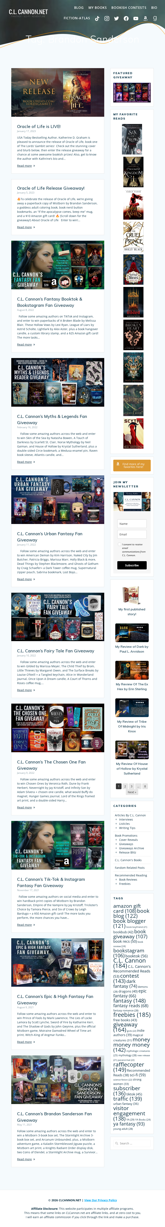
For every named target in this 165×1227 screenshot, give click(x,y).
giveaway (125, 1026)
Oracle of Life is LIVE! (38, 126)
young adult (123, 1129)
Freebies (125, 884)
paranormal (126, 1059)
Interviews (126, 819)
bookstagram (128, 953)
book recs (125, 941)
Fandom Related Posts (130, 868)
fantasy (129, 1000)
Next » (132, 792)
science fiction (122, 1079)
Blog (79, 7)
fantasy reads (130, 1005)
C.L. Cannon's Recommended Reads (132, 971)
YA (130, 1119)
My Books (98, 7)
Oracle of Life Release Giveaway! (50, 188)
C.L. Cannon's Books (128, 860)
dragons (128, 991)
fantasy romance (125, 1010)
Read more (24, 166)
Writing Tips (127, 828)
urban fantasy (125, 1104)
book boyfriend (136, 927)
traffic (127, 1098)
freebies (132, 1015)
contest (126, 978)
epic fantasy (129, 993)
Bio (154, 7)
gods (131, 1030)
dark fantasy (125, 983)
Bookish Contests (128, 7)
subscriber (126, 1090)
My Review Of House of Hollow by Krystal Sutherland (132, 768)
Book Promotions (126, 835)
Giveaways (126, 844)
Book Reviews (128, 879)
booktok (136, 956)
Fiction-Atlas (77, 18)
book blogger (129, 923)
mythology (128, 1055)
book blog (131, 913)
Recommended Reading (131, 875)
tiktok (134, 1094)
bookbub (123, 932)
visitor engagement (129, 1113)
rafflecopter (128, 1067)
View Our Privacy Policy (100, 1200)
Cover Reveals (128, 840)
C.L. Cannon (129, 963)
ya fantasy (129, 1124)
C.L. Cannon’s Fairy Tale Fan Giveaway (55, 650)
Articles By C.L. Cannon (130, 815)
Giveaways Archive (131, 848)
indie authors (128, 1032)
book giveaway (130, 934)
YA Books (143, 1119)
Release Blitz (127, 852)
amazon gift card (127, 908)
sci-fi (138, 1075)
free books (125, 1020)
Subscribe (132, 565)
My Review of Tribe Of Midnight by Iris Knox (131, 726)
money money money (131, 1044)
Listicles (124, 824)
